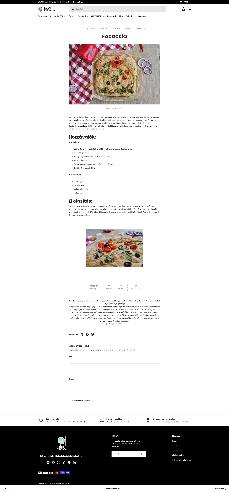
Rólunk (129, 16)
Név (70, 356)
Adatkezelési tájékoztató (181, 460)
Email (71, 368)
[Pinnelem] (92, 334)
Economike (83, 16)
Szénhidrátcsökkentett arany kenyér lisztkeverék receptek (120, 29)
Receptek (111, 16)
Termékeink (43, 16)
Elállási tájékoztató (179, 455)
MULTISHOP (96, 16)
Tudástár (175, 450)
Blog (121, 16)
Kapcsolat (142, 16)
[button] (190, 9)
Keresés (175, 441)
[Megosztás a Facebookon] (87, 334)
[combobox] (117, 9)
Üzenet (71, 379)
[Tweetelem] (82, 334)
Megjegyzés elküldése (81, 400)
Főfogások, (88, 29)
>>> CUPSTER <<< (183, 2)
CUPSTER (58, 16)
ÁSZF (174, 445)
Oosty (72, 16)
